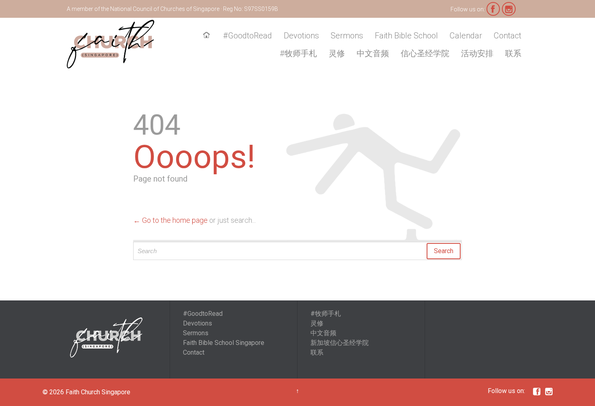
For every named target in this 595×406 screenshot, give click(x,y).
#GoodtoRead (203, 313)
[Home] (208, 36)
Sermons (195, 333)
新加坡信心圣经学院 (339, 343)
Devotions (197, 323)
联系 (316, 352)
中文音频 (323, 333)
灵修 (316, 323)
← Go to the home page (170, 220)
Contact (193, 352)
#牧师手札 (325, 313)
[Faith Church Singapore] (110, 44)
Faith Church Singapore (98, 392)
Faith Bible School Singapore (223, 343)
